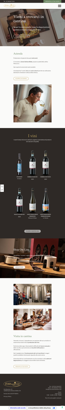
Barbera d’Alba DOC (33, 176)
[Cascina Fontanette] (10, 7)
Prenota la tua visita (52, 1)
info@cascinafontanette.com (53, 389)
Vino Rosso (19, 176)
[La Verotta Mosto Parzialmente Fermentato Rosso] (46, 201)
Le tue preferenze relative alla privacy (39, 408)
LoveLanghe (52, 398)
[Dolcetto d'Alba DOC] (19, 201)
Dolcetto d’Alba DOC (19, 214)
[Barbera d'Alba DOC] (32, 164)
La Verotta (45, 218)
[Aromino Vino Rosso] (19, 164)
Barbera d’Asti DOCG (45, 176)
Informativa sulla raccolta (18, 408)
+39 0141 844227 (56, 386)
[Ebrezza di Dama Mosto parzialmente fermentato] (32, 201)
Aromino (19, 178)
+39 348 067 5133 (9, 1)
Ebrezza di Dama (32, 218)
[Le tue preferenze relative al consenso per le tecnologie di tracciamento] (62, 407)
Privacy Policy (7, 396)
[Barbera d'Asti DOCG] (46, 164)
